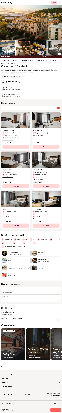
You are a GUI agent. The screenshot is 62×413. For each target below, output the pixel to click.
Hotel (2, 63)
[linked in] (32, 395)
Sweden (7, 63)
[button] (15, 120)
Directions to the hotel (6, 314)
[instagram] (29, 395)
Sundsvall (13, 63)
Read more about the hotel (7, 74)
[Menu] (59, 2)
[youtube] (36, 395)
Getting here (53, 60)
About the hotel (5, 60)
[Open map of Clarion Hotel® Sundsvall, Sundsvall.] (58, 320)
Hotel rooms (15, 60)
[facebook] (25, 395)
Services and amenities (28, 60)
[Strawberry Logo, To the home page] (6, 3)
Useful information (42, 60)
